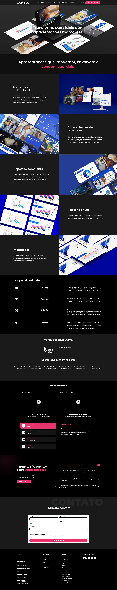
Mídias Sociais (65, 559)
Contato (72, 2)
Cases (54, 2)
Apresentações (65, 582)
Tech (63, 563)
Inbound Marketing (66, 576)
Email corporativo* (63, 516)
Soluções (48, 2)
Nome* (31, 516)
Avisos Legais (46, 567)
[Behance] (92, 558)
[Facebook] (83, 558)
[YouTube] (95, 558)
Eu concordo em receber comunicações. (41, 532)
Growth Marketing (66, 574)
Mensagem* (32, 526)
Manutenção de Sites (66, 580)
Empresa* (61, 521)
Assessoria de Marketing (67, 578)
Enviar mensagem (58, 540)
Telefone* (32, 521)
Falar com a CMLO (23, 481)
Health (63, 585)
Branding (64, 561)
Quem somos (41, 2)
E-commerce (65, 572)
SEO (62, 567)
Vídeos (63, 565)
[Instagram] (86, 558)
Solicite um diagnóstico (92, 2)
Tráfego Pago (65, 557)
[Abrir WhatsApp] (114, 587)
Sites (63, 570)
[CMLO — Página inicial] (23, 3)
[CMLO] (19, 556)
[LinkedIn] (89, 558)
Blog (59, 2)
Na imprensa (65, 2)
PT (82, 2)
